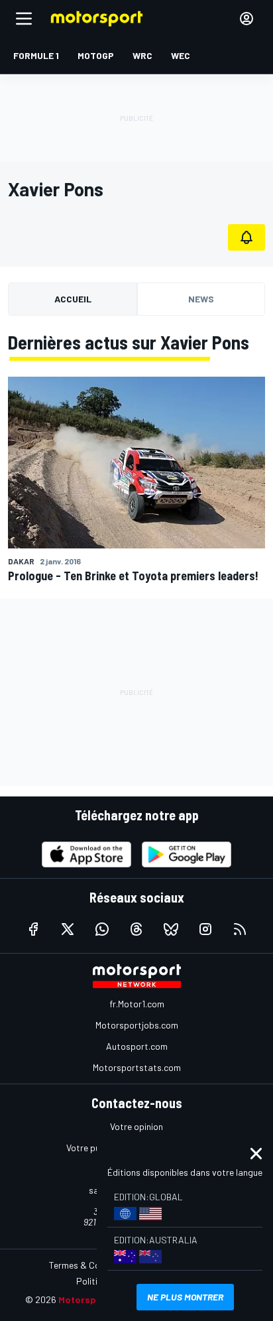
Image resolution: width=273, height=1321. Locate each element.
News (201, 298)
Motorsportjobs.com (136, 1025)
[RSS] (240, 929)
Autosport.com (137, 1046)
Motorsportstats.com (137, 1067)
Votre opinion (136, 1126)
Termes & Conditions (91, 1265)
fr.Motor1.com (136, 1003)
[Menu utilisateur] (246, 18)
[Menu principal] (23, 18)
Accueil (72, 298)
